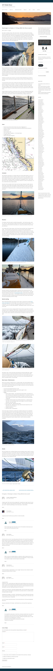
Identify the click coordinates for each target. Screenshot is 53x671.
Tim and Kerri (8, 511)
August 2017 (40, 152)
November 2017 (40, 148)
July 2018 (39, 139)
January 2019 (40, 131)
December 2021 (40, 103)
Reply (3, 507)
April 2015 (39, 185)
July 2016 (39, 167)
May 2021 (39, 107)
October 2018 (40, 135)
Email (3, 646)
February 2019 (40, 130)
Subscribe (40, 65)
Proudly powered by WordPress (6, 666)
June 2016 (39, 168)
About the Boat (4, 9)
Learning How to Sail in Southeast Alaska (26, 490)
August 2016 (40, 166)
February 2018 (40, 145)
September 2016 (40, 164)
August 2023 (40, 100)
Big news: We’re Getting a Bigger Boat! (44, 87)
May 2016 (39, 169)
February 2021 (40, 110)
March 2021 (40, 109)
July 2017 (39, 153)
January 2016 (40, 174)
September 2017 (40, 151)
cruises (11, 483)
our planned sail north (18, 292)
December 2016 (40, 162)
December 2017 (40, 147)
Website (3, 650)
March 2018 (40, 143)
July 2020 (39, 113)
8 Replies (9, 30)
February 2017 (40, 159)
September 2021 (40, 104)
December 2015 (40, 175)
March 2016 (40, 172)
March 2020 (40, 116)
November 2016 (40, 163)
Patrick (19, 483)
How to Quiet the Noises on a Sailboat (44, 86)
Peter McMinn (8, 534)
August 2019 (40, 123)
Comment (4, 631)
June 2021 (39, 105)
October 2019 (40, 120)
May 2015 (39, 184)
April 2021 (39, 108)
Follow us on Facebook (42, 75)
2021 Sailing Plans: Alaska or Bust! (8, 490)
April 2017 (39, 157)
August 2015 (40, 180)
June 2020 (39, 114)
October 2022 (40, 102)
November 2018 (40, 134)
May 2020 (39, 115)
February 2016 (40, 173)
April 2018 (39, 142)
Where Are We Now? (18, 9)
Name (3, 642)
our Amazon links (41, 196)
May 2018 (39, 141)
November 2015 (40, 177)
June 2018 (39, 140)
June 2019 (39, 125)
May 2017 (39, 156)
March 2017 (40, 158)
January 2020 (40, 119)
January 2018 (40, 146)
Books (34, 9)
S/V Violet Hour (7, 5)
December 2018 (40, 132)
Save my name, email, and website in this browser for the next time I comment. (17, 654)
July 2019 (39, 124)
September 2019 (40, 121)
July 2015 (39, 182)
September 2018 (40, 136)
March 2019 (40, 129)
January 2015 (40, 189)
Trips (29, 9)
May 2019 (39, 126)
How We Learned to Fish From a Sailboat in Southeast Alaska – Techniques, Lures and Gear (44, 90)
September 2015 (40, 179)
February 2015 (40, 188)
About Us (11, 9)
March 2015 (40, 186)
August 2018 (40, 137)
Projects (25, 9)
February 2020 (40, 118)
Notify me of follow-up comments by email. (10, 656)
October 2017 (40, 150)
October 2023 (40, 99)
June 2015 (39, 183)
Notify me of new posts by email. (9, 658)
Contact (38, 9)
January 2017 (40, 161)
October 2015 (40, 178)
